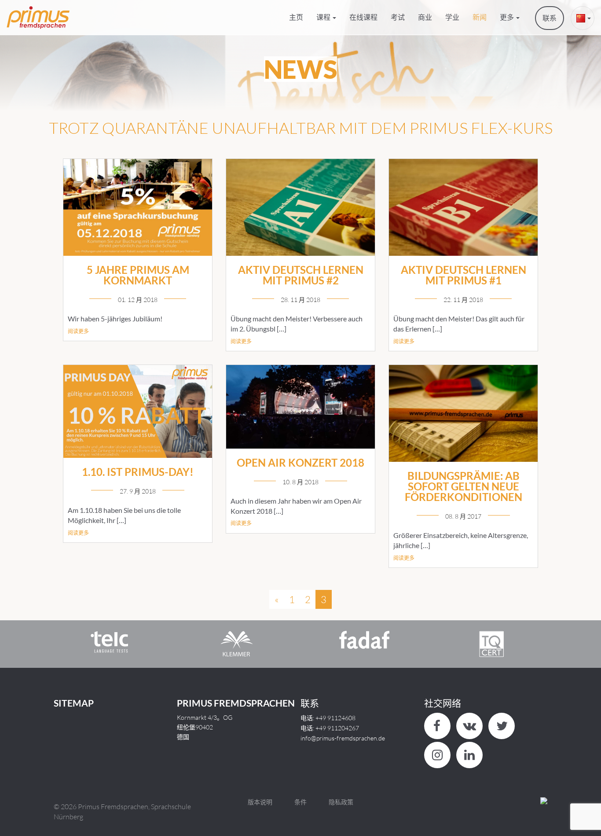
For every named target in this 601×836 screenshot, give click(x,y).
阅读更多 (78, 331)
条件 (300, 802)
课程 (324, 17)
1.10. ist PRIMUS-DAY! (138, 471)
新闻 (480, 17)
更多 (507, 17)
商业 (425, 17)
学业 (452, 17)
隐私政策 (341, 802)
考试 (398, 17)
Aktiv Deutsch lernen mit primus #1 (463, 275)
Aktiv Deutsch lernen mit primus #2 (300, 275)
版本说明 (260, 802)
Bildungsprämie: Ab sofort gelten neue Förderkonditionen (463, 486)
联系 (549, 18)
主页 (296, 17)
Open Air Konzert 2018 (300, 462)
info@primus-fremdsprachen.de (342, 738)
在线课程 (363, 17)
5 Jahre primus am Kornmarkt (138, 275)
